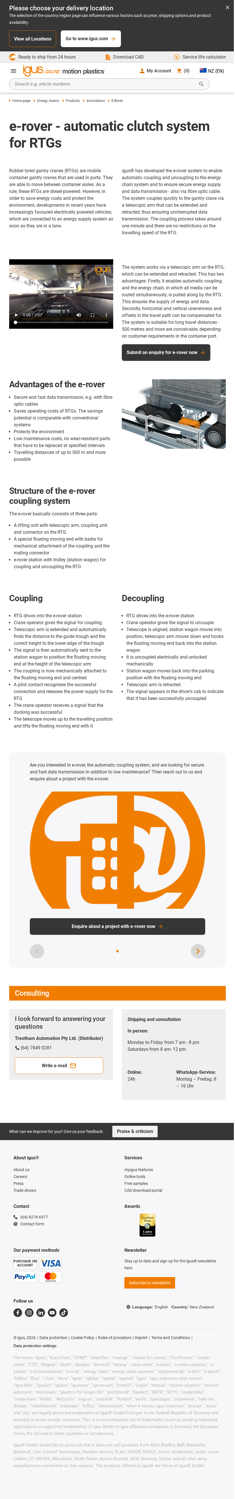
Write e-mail (54, 1065)
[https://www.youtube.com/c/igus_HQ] (52, 1312)
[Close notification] (227, 7)
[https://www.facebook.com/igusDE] (17, 1312)
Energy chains (48, 101)
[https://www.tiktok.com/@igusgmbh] (63, 1312)
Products (73, 101)
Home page (21, 101)
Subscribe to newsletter (150, 1283)
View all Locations (32, 39)
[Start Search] (201, 84)
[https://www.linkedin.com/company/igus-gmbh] (40, 1312)
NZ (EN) (216, 71)
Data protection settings (34, 1345)
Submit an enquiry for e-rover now (162, 352)
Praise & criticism (135, 1131)
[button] (117, 951)
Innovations (96, 101)
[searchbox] (105, 84)
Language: (150, 1307)
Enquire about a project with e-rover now (113, 926)
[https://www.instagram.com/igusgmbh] (29, 1312)
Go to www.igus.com (87, 38)
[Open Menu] (13, 70)
